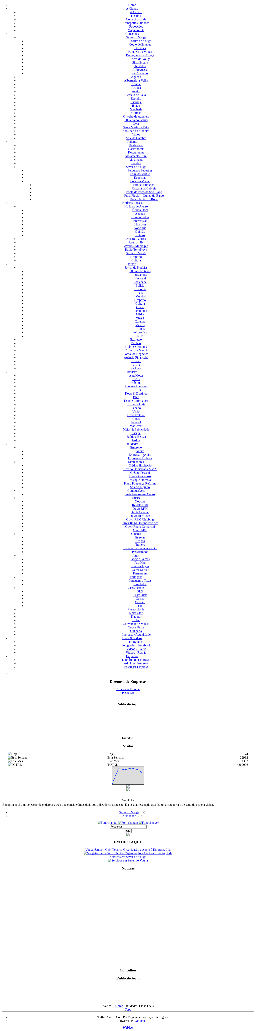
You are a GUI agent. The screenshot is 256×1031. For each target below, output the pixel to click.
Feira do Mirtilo (140, 174)
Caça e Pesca (136, 627)
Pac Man (140, 562)
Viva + (140, 318)
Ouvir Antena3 (140, 512)
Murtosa (136, 113)
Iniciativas (140, 224)
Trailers (140, 544)
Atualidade (129, 816)
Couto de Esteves (140, 44)
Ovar (136, 123)
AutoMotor (136, 375)
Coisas (140, 598)
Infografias (140, 332)
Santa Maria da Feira (136, 127)
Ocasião (140, 602)
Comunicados (140, 217)
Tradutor (136, 616)
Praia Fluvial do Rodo (144, 199)
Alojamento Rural (136, 156)
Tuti (140, 605)
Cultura (136, 260)
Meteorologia (136, 609)
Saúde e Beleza (136, 436)
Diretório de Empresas (136, 659)
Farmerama (140, 573)
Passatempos (140, 551)
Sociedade (140, 282)
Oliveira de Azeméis (136, 116)
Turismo (132, 141)
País (140, 292)
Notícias (140, 501)
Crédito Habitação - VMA (140, 469)
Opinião (140, 231)
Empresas (132, 656)
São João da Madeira (136, 131)
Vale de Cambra (136, 138)
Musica (136, 498)
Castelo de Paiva (136, 95)
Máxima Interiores (136, 386)
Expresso (136, 339)
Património (136, 145)
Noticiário (140, 228)
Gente (140, 307)
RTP (140, 336)
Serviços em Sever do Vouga (128, 857)
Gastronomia (136, 149)
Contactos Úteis (136, 19)
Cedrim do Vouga (140, 41)
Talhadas (140, 66)
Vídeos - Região (136, 652)
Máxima (136, 382)
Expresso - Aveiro (140, 454)
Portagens (136, 577)
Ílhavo (136, 105)
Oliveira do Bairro (136, 120)
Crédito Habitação (140, 465)
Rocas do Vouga (140, 59)
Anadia (136, 84)
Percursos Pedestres (140, 170)
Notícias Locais (132, 202)
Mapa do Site (136, 30)
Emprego (136, 447)
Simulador (140, 584)
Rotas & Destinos (136, 393)
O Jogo (136, 368)
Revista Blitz (140, 505)
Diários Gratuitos (136, 346)
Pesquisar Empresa (136, 667)
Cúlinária (136, 631)
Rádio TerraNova (136, 249)
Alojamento (136, 159)
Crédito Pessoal (140, 472)
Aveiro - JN (136, 242)
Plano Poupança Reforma (140, 483)
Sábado (136, 408)
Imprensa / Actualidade (136, 634)
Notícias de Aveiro (136, 206)
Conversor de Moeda (136, 623)
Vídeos (140, 325)
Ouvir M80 (140, 530)
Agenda (140, 213)
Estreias (140, 537)
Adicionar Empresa (136, 663)
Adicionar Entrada (128, 689)
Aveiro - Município (136, 246)
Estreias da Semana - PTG (140, 548)
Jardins (136, 440)
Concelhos (132, 33)
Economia (140, 289)
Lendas (136, 163)
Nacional (140, 278)
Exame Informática (136, 400)
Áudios (140, 328)
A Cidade (132, 8)
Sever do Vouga (136, 37)
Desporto (136, 256)
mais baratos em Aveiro (140, 494)
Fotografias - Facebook (136, 645)
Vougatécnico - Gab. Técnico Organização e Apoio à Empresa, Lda (128, 849)
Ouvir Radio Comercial (140, 526)
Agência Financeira (136, 357)
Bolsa (136, 620)
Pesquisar (128, 692)
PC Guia (136, 390)
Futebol (136, 422)
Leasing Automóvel (140, 480)
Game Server (140, 569)
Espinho (136, 98)
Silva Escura (140, 62)
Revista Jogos (140, 566)
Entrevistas (140, 220)
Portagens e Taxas (140, 580)
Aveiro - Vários (136, 238)
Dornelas (140, 48)
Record (136, 361)
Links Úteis (136, 613)
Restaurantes (136, 152)
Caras (136, 418)
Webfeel (139, 1020)
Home (132, 5)
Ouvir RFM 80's (140, 515)
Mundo (140, 296)
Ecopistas (140, 177)
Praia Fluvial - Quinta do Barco (144, 195)
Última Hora (140, 210)
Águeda (136, 77)
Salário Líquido (140, 487)
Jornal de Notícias (136, 267)
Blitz (136, 397)
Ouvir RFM (140, 508)
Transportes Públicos (136, 23)
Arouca (136, 87)
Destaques (140, 274)
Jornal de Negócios (136, 354)
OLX (140, 591)
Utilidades (132, 444)
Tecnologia (140, 310)
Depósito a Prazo (140, 476)
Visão (136, 411)
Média (140, 314)
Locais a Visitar (140, 181)
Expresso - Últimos (140, 458)
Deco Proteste (136, 415)
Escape (136, 433)
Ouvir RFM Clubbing (140, 519)
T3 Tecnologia (136, 404)
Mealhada (136, 109)
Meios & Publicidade (136, 429)
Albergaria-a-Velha (136, 80)
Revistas (132, 372)
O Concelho (140, 73)
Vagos (136, 134)
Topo (128, 1009)
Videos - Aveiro (136, 649)
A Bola (136, 364)
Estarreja (136, 102)
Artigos (140, 541)
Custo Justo (140, 595)
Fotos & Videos (132, 638)
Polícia (140, 285)
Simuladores (136, 462)
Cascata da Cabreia (144, 188)
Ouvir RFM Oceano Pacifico (140, 523)
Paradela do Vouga (140, 51)
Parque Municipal (144, 184)
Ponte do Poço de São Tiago (144, 192)
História (136, 15)
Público (136, 343)
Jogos (136, 379)
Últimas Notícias (140, 271)
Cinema (136, 533)
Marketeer (136, 426)
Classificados (136, 587)
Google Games (140, 559)
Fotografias (136, 641)
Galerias (140, 321)
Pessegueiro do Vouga (140, 55)
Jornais (132, 264)
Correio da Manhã (136, 350)
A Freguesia (140, 69)
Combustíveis (136, 490)
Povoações (136, 26)
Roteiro (140, 235)
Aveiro (136, 91)
